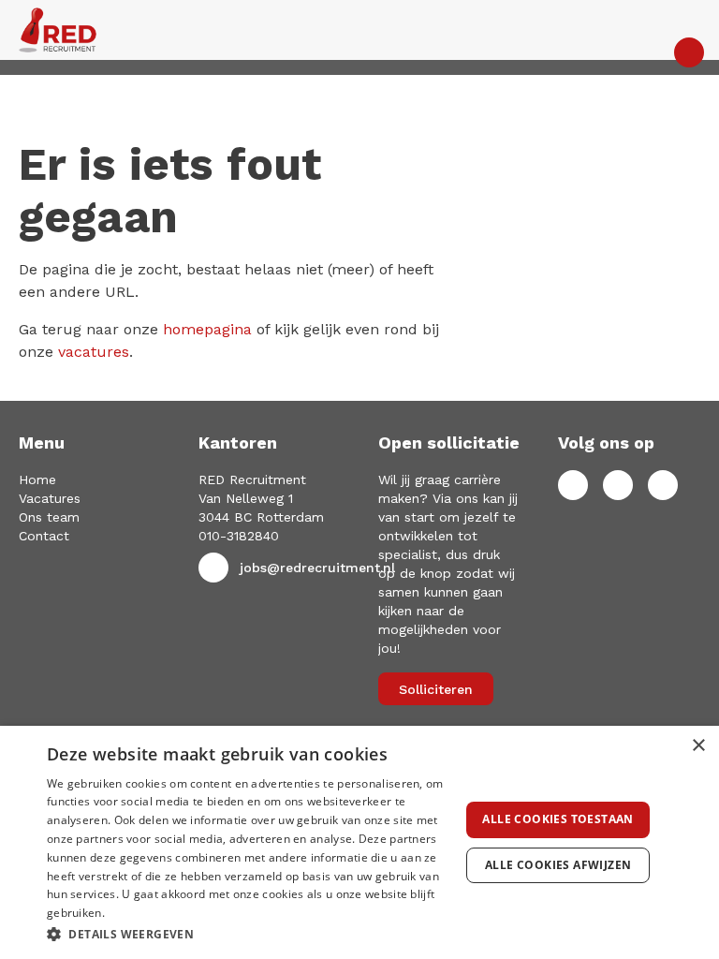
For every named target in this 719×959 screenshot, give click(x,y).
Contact (44, 535)
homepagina (207, 329)
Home (37, 479)
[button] (247, 933)
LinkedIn (618, 485)
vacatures (93, 352)
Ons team (49, 516)
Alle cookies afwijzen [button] (558, 865)
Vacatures (50, 498)
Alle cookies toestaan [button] (557, 819)
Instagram (663, 485)
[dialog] (359, 842)
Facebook (573, 485)
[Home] (359, 29)
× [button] (698, 746)
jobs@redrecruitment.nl (317, 567)
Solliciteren (436, 689)
